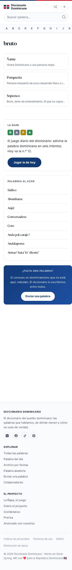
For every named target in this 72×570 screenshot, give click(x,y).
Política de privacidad (16, 538)
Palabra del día (13, 459)
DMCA (60, 538)
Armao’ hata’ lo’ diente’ (23, 252)
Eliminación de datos (16, 545)
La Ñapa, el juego (15, 500)
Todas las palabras (16, 453)
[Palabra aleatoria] (55, 7)
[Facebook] (16, 435)
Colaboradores (13, 482)
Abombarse (15, 199)
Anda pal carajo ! (19, 235)
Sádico (12, 190)
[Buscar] (63, 17)
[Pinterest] (33, 435)
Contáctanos (12, 512)
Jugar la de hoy (24, 162)
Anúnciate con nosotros (19, 523)
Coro (11, 226)
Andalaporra (16, 244)
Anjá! (11, 208)
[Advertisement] (36, 344)
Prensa (8, 517)
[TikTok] (24, 435)
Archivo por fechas (16, 465)
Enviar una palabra (37, 296)
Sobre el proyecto (15, 506)
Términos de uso (42, 538)
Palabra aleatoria (14, 471)
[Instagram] (7, 435)
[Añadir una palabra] (64, 7)
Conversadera (17, 217)
